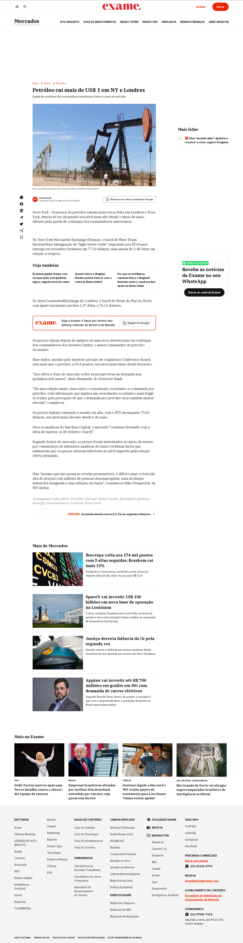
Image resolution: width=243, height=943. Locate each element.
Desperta (157, 855)
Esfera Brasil (200, 780)
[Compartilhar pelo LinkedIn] (21, 211)
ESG (17, 871)
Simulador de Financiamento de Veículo (83, 891)
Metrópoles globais (134, 499)
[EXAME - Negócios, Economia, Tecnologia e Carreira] (121, 7)
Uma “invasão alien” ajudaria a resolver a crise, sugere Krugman (206, 140)
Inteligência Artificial (21, 886)
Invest (47, 83)
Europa (91, 499)
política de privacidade (91, 937)
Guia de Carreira (84, 847)
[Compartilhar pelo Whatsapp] (21, 197)
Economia (20, 864)
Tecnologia (54, 852)
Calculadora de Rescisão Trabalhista (87, 868)
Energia (39, 503)
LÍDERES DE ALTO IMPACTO (25, 842)
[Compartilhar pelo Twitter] (21, 224)
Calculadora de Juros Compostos (87, 878)
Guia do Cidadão (84, 827)
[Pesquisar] (25, 7)
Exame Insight (23, 878)
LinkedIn (190, 833)
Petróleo (77, 499)
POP (49, 872)
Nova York (93, 503)
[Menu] (17, 7)
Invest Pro (150, 22)
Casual (51, 826)
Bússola (115, 847)
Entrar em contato (196, 861)
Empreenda (159, 888)
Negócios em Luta (121, 880)
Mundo (51, 819)
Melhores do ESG (120, 909)
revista (157, 827)
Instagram (191, 839)
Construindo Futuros (123, 854)
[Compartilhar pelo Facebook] (21, 204)
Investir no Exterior (122, 867)
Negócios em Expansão (124, 916)
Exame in (158, 842)
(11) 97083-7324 (201, 914)
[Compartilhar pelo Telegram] (21, 217)
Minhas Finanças (192, 22)
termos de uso (42, 937)
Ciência (51, 866)
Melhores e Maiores (122, 903)
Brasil (18, 851)
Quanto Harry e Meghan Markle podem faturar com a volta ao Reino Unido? (93, 277)
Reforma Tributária (122, 827)
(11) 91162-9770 (201, 866)
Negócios (20, 901)
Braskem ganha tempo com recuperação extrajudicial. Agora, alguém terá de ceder (51, 277)
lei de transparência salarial (124, 937)
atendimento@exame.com (202, 881)
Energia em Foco (120, 860)
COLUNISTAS (22, 908)
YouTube (190, 826)
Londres (77, 503)
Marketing (53, 833)
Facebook (191, 846)
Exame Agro (54, 846)
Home (36, 83)
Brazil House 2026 (121, 834)
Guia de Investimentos (99, 22)
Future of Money (57, 859)
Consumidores (58, 503)
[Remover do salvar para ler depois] (21, 237)
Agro (155, 882)
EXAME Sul (117, 840)
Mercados (26, 21)
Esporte (52, 839)
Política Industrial (121, 887)
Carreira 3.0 (159, 848)
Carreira (19, 858)
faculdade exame (164, 819)
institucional (22, 937)
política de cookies (64, 937)
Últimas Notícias (24, 834)
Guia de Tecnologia (86, 834)
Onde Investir (219, 22)
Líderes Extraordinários (125, 874)
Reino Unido (108, 499)
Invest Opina (129, 22)
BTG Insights (69, 22)
